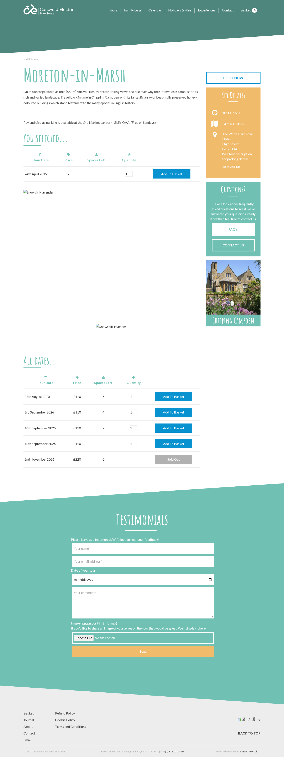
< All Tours (31, 59)
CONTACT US (233, 245)
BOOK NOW (233, 78)
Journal (28, 720)
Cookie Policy (65, 720)
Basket (248, 10)
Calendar (154, 10)
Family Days (133, 10)
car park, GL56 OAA (115, 122)
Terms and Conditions (70, 726)
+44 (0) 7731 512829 (172, 751)
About (28, 726)
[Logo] (48, 9)
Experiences (206, 10)
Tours (113, 10)
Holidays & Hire (179, 10)
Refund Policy (65, 713)
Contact (228, 10)
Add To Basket (171, 174)
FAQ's (233, 229)
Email (27, 740)
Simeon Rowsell (248, 751)
